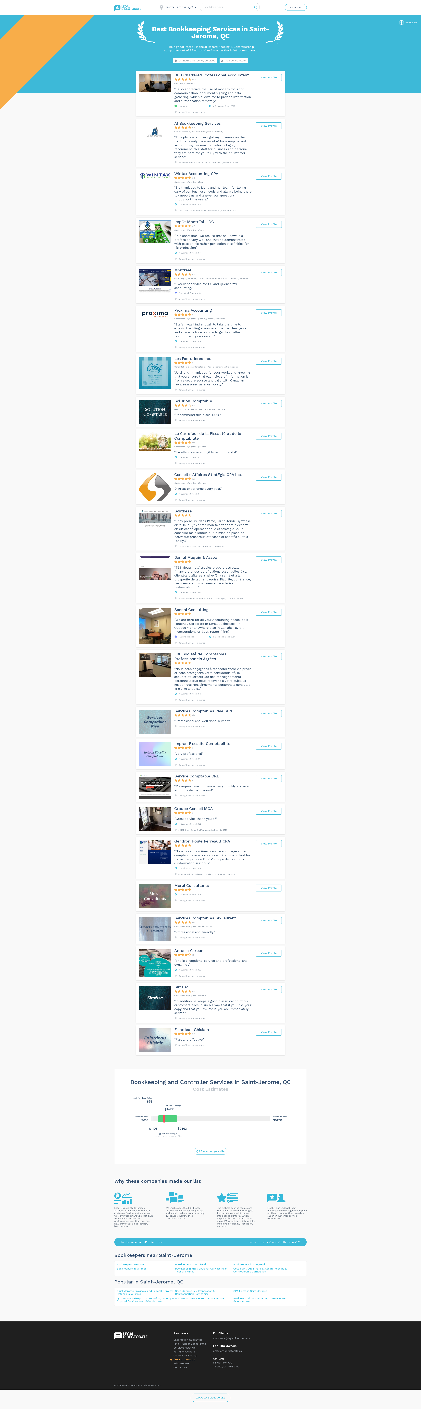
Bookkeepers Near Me (130, 1264)
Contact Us (180, 1367)
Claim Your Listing (185, 1355)
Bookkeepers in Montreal (190, 1264)
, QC (178, 1282)
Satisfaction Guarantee (187, 1339)
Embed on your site (213, 1151)
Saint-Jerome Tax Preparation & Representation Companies (195, 1292)
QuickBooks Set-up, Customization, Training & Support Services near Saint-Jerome (145, 1300)
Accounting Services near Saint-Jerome (199, 1298)
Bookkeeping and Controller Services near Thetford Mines (201, 1270)
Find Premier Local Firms (189, 1343)
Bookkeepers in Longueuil (249, 1264)
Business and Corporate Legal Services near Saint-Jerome (260, 1300)
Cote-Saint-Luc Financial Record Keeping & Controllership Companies (260, 1270)
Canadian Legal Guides (210, 1397)
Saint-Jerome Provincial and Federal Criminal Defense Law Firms (145, 1292)
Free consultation (236, 60)
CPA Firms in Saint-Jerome (250, 1291)
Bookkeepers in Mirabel (131, 1268)
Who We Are (181, 1363)
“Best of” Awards (184, 1359)
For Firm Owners (184, 1351)
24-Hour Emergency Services (197, 60)
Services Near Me (184, 1347)
